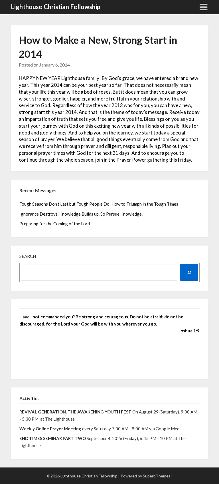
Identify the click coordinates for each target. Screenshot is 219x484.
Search (27, 256)
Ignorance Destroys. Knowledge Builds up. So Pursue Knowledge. (81, 213)
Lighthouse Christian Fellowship (55, 7)
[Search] (189, 272)
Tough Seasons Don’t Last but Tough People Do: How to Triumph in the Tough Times (98, 203)
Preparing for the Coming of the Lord (55, 223)
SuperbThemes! (157, 475)
